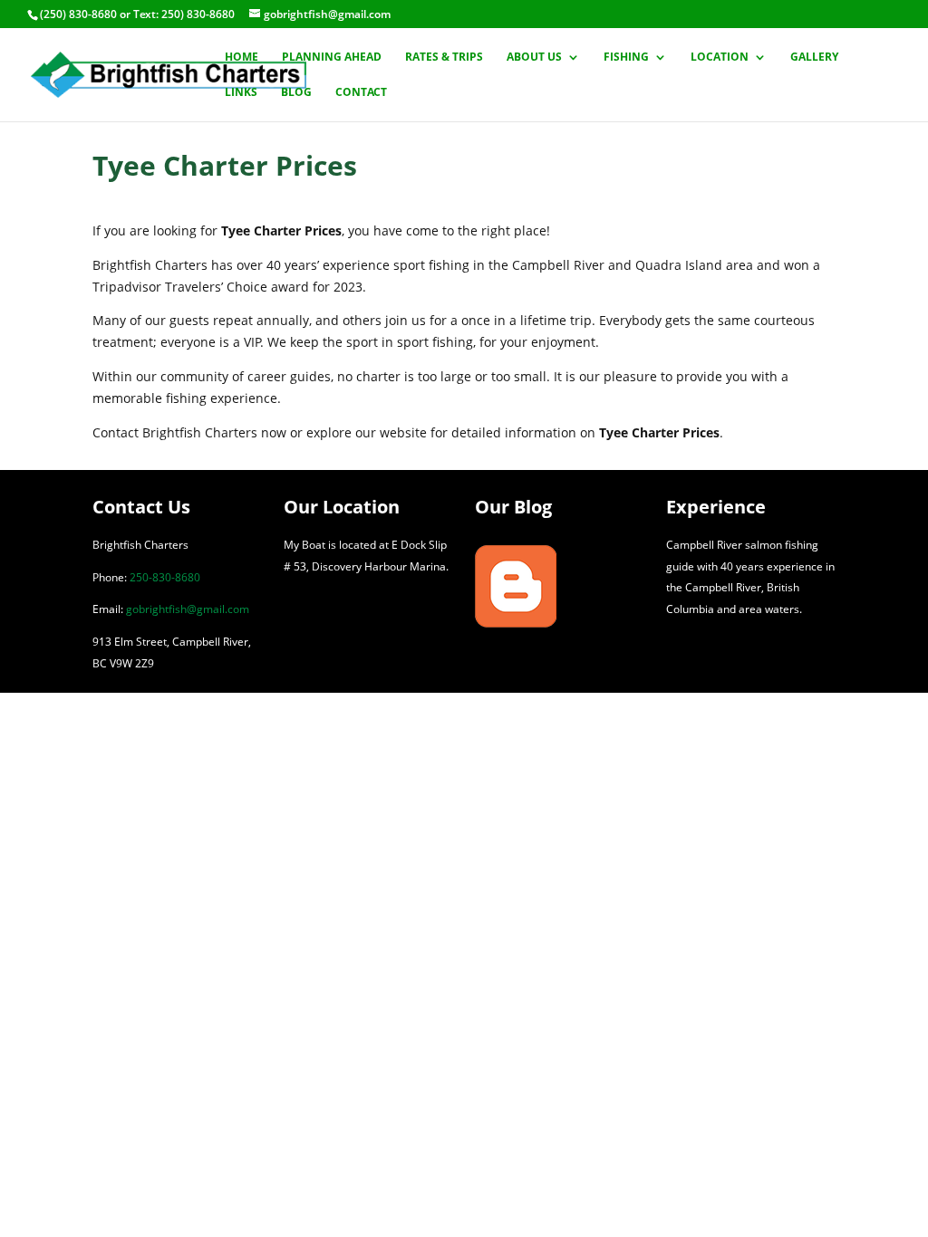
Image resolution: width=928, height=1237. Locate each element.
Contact (361, 93)
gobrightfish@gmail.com (187, 609)
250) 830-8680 (198, 14)
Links (241, 93)
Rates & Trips (444, 57)
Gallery (814, 57)
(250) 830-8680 (78, 14)
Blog (296, 93)
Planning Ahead (332, 57)
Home (241, 57)
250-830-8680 (165, 577)
